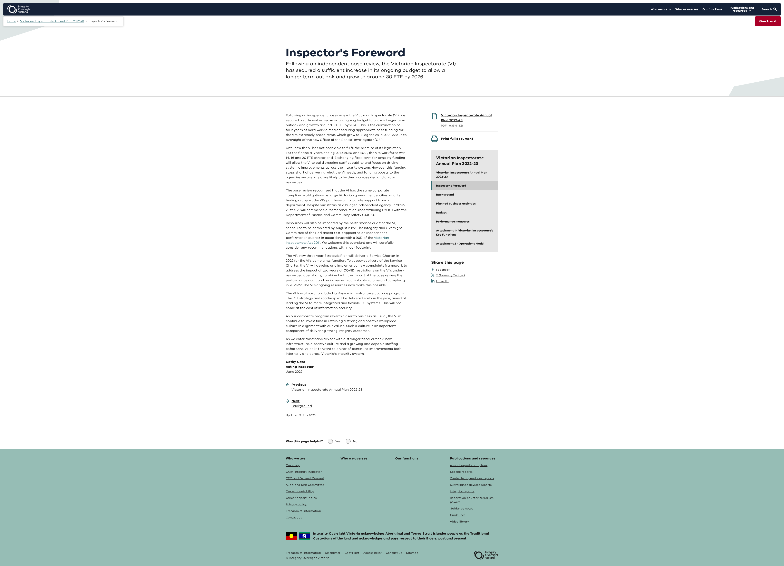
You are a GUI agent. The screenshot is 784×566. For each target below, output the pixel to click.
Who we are (295, 458)
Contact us (394, 553)
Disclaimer (333, 553)
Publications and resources (472, 458)
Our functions (406, 458)
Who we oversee (354, 458)
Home (11, 21)
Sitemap (412, 553)
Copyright (352, 553)
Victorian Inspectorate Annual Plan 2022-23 (52, 21)
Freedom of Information (303, 553)
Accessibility (372, 553)
